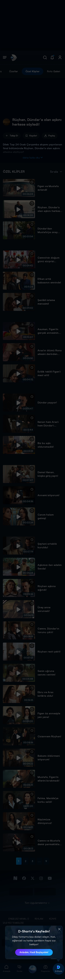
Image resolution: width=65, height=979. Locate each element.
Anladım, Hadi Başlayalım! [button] (34, 952)
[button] (59, 929)
